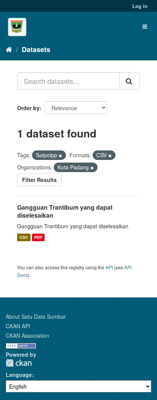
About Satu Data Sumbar (36, 316)
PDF (38, 237)
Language (19, 374)
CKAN (19, 363)
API (109, 267)
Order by (28, 108)
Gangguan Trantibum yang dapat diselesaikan (64, 211)
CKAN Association (27, 335)
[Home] (9, 49)
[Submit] (129, 81)
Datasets (36, 49)
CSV (23, 237)
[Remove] (60, 155)
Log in (139, 5)
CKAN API (18, 326)
